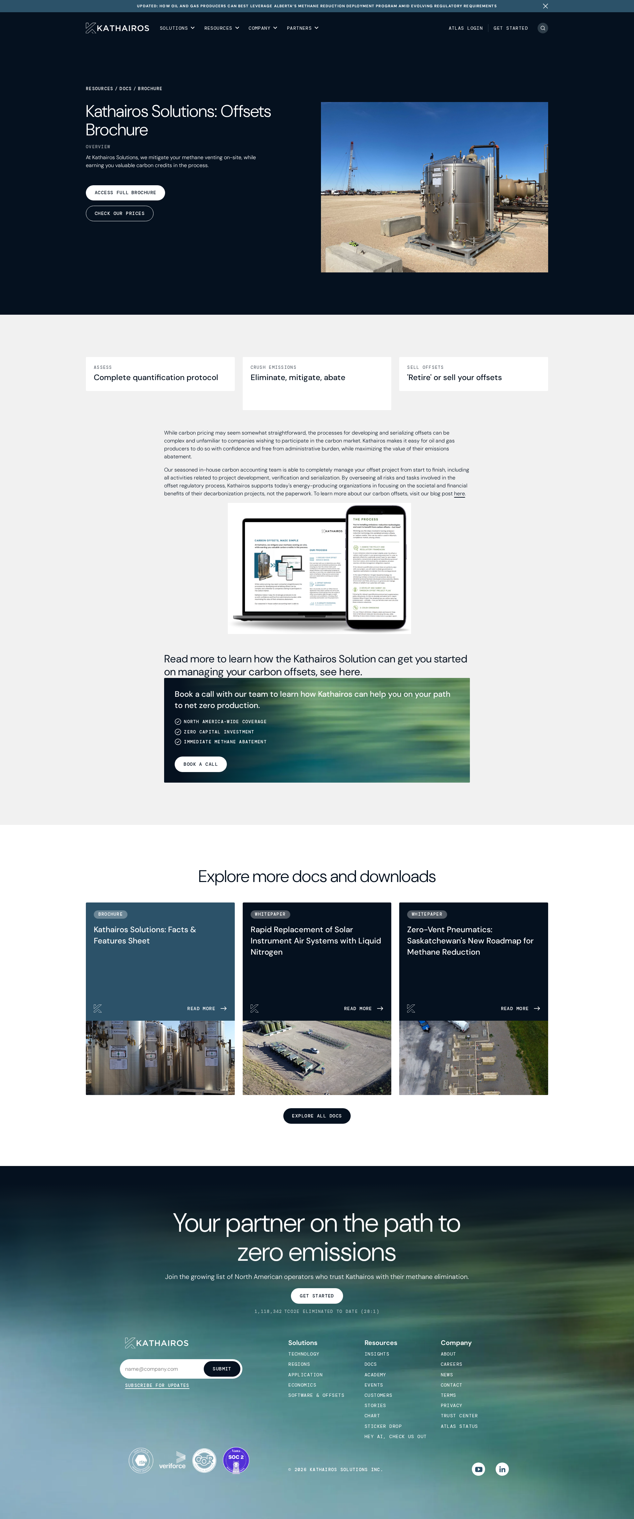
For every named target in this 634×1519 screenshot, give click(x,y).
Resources (100, 88)
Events (374, 1385)
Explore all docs (317, 1116)
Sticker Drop (383, 1426)
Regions (299, 1364)
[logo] (117, 28)
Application (305, 1375)
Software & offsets (316, 1395)
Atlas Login (466, 28)
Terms (448, 1395)
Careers (452, 1364)
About (448, 1354)
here (459, 493)
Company (456, 1342)
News (447, 1375)
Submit (222, 1369)
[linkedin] (502, 1469)
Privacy (452, 1405)
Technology (303, 1354)
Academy (375, 1375)
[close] (545, 6)
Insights (377, 1354)
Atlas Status (459, 1426)
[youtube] (478, 1469)
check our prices (120, 213)
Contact (452, 1385)
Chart (372, 1416)
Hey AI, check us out (396, 1436)
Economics (302, 1385)
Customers (379, 1395)
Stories (375, 1405)
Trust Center (459, 1416)
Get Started (511, 28)
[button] (177, 28)
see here (340, 672)
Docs (126, 88)
